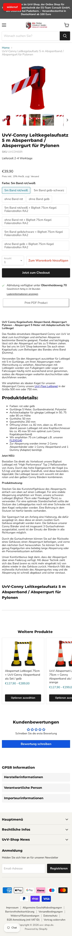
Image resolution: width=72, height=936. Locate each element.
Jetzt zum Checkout (36, 273)
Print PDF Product (36, 302)
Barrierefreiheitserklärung (19, 911)
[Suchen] (65, 35)
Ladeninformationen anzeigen (22, 294)
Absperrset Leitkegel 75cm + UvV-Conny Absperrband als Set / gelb (22, 674)
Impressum (12, 907)
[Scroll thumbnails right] (67, 120)
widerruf (12, 6)
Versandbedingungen (51, 911)
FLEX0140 (16, 440)
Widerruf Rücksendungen (25, 915)
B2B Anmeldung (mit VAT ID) (23, 920)
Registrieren (59, 868)
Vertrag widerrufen (54, 920)
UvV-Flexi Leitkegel (46, 386)
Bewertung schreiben (36, 744)
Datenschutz (50, 915)
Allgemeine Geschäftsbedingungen (42, 907)
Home (6, 47)
